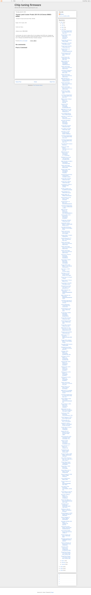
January (63, 564)
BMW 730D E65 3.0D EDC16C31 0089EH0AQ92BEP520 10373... (66, 292)
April (63, 29)
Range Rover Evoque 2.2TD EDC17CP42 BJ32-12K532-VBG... (66, 557)
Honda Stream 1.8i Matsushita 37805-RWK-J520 (65, 58)
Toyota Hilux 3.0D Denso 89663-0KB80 (66, 41)
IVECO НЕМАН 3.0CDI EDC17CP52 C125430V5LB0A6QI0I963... (66, 400)
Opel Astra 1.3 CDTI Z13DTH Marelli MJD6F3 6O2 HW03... (66, 274)
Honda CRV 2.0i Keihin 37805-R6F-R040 (66, 318)
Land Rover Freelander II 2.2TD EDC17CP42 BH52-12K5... (66, 71)
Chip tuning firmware (28, 4)
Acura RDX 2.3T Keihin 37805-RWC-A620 (66, 129)
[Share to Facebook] (34, 40)
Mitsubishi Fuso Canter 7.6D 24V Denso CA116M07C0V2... (66, 158)
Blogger (52, 592)
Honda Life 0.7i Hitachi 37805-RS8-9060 (66, 182)
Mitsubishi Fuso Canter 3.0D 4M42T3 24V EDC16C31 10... (66, 287)
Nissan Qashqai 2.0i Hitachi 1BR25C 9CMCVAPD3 (65, 518)
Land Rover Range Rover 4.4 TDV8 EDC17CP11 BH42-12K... (66, 96)
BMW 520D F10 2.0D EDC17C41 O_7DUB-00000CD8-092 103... (66, 329)
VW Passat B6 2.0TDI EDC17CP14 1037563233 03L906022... (65, 216)
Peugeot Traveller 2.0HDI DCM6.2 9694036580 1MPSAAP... (66, 455)
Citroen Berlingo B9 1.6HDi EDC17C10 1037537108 (65, 305)
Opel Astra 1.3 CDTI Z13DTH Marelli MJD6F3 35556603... (66, 132)
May (63, 27)
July (62, 23)
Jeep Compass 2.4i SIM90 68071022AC (66, 192)
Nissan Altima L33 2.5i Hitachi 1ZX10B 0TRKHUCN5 (66, 471)
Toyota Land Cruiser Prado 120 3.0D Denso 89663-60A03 (66, 88)
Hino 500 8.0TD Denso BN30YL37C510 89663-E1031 (66, 228)
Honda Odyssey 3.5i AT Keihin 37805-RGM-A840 (66, 322)
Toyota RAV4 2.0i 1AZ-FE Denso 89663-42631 (66, 492)
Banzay (62, 14)
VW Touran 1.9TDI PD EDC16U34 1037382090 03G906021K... (66, 256)
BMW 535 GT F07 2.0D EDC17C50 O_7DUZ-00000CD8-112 (66, 110)
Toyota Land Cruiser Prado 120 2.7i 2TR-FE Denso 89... (66, 383)
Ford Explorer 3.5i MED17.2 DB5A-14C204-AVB (65, 451)
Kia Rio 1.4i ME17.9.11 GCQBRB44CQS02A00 (66, 189)
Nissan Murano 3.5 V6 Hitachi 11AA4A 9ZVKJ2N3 (66, 198)
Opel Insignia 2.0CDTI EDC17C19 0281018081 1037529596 (66, 261)
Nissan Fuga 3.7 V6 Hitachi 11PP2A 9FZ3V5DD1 (65, 387)
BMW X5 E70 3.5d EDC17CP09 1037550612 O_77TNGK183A (65, 153)
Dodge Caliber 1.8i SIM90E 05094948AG (66, 195)
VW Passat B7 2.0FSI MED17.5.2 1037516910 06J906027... (65, 368)
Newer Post (18, 81)
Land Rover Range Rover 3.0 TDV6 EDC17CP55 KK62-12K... (66, 395)
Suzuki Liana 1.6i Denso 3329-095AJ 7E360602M (66, 428)
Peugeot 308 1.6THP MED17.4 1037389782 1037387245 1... (66, 266)
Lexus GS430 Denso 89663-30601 (65, 479)
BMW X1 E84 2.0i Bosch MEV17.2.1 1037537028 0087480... (66, 100)
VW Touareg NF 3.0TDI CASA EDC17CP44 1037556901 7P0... (66, 437)
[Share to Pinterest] (35, 40)
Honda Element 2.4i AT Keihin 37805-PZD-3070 (66, 54)
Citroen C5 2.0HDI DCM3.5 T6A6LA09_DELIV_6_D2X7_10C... (66, 148)
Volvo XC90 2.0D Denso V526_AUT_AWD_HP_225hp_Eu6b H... (66, 459)
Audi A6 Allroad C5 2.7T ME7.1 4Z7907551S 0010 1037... (66, 239)
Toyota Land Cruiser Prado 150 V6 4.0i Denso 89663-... (65, 232)
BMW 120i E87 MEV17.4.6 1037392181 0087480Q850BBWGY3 (66, 211)
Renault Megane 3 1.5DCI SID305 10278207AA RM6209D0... (66, 514)
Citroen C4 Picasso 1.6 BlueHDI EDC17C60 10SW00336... (66, 544)
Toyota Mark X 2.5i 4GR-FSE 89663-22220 (66, 44)
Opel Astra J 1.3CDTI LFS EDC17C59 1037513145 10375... (66, 117)
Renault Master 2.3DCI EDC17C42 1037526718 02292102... (66, 36)
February (64, 562)
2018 (61, 570)
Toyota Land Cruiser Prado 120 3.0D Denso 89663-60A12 (66, 67)
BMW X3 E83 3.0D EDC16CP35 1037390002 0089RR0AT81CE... (66, 63)
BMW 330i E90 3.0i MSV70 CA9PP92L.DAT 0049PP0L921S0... (66, 79)
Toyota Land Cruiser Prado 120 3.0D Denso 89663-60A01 (66, 166)
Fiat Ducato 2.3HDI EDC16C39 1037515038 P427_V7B (66, 414)
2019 (61, 568)
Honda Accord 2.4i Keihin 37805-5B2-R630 (66, 332)
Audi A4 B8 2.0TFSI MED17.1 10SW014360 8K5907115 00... (66, 224)
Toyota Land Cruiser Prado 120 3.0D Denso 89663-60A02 (66, 84)
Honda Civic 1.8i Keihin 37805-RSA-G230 (66, 221)
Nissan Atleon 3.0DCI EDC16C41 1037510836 (65, 467)
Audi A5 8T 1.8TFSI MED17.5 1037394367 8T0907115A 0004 (66, 424)
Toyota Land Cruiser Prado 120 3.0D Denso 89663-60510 (66, 251)
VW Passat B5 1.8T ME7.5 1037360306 (66, 421)
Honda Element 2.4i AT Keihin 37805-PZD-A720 (66, 309)
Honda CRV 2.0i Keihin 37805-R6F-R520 (66, 179)
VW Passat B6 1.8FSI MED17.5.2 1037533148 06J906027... (65, 363)
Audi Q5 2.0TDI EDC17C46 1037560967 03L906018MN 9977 (66, 106)
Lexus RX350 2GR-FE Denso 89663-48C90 (66, 114)
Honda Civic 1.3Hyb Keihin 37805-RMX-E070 (66, 92)
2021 (61, 22)
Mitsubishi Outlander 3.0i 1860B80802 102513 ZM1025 (66, 540)
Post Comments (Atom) (37, 85)
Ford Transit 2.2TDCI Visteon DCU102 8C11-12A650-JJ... (66, 531)
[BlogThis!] (32, 40)
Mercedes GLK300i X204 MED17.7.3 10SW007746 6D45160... (66, 523)
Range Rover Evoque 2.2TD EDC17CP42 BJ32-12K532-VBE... (66, 553)
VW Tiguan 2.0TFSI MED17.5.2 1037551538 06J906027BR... (65, 358)
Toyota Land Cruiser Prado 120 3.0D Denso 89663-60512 (66, 243)
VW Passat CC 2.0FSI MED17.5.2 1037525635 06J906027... (66, 379)
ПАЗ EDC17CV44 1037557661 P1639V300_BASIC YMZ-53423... (65, 505)
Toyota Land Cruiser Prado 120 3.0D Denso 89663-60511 (66, 247)
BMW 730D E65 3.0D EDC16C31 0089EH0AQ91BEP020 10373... (66, 297)
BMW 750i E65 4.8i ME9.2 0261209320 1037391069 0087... (66, 162)
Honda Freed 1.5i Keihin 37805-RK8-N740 (66, 47)
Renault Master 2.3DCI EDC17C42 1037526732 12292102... (66, 405)
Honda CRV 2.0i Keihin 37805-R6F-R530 (66, 126)
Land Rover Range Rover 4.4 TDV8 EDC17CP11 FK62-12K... (66, 32)
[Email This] (30, 40)
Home (35, 81)
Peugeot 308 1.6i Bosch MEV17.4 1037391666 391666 (66, 341)
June (63, 25)
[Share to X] (33, 40)
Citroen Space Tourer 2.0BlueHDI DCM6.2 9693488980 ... (66, 463)
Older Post (52, 81)
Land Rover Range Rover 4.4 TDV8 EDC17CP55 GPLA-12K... (66, 137)
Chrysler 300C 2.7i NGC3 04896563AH (66, 236)
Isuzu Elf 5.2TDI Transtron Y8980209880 (66, 345)
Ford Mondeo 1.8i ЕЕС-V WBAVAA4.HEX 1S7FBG (66, 185)
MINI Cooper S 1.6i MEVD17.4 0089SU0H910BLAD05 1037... (66, 336)
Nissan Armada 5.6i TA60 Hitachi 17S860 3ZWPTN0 (66, 475)
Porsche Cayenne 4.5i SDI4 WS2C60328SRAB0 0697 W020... (66, 483)
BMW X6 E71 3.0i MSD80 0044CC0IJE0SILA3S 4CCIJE (66, 391)
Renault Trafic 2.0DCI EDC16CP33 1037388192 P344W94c (65, 171)
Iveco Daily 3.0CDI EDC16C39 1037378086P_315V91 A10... (66, 488)
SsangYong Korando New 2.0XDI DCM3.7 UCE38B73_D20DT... (66, 175)
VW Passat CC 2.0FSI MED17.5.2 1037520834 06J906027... (66, 373)
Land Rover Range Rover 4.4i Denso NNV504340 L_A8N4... (66, 206)
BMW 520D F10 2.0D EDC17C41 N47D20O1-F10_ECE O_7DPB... (66, 410)
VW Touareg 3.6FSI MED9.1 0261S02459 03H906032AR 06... (66, 527)
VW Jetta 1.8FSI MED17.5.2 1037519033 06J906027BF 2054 (66, 353)
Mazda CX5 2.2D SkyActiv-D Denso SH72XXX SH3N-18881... (65, 433)
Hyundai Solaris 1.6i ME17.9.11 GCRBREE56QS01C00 (66, 50)
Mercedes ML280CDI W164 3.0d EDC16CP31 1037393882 (65, 122)
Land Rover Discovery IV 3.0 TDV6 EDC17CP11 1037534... (66, 301)
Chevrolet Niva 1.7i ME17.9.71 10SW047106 (65, 447)
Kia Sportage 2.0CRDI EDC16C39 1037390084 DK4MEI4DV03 (66, 314)
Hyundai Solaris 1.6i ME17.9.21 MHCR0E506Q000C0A (66, 202)
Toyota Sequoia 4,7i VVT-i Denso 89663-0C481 (66, 418)
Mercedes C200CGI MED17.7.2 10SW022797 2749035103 (65, 496)
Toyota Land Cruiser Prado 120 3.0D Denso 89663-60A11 (66, 75)
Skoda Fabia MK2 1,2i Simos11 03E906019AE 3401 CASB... (66, 501)
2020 (61, 566)
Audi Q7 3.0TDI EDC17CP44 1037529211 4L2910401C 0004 (65, 442)
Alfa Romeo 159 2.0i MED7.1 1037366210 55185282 (66, 510)
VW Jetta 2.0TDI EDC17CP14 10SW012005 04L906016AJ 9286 (66, 548)
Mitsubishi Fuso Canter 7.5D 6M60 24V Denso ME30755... (66, 348)
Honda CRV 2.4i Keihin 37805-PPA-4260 (66, 325)
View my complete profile (64, 16)
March (63, 560)
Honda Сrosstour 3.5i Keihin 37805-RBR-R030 (65, 536)
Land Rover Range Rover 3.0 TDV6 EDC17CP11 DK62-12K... (66, 141)
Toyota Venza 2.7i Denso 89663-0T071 (66, 281)
